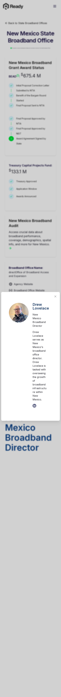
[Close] (55, 296)
